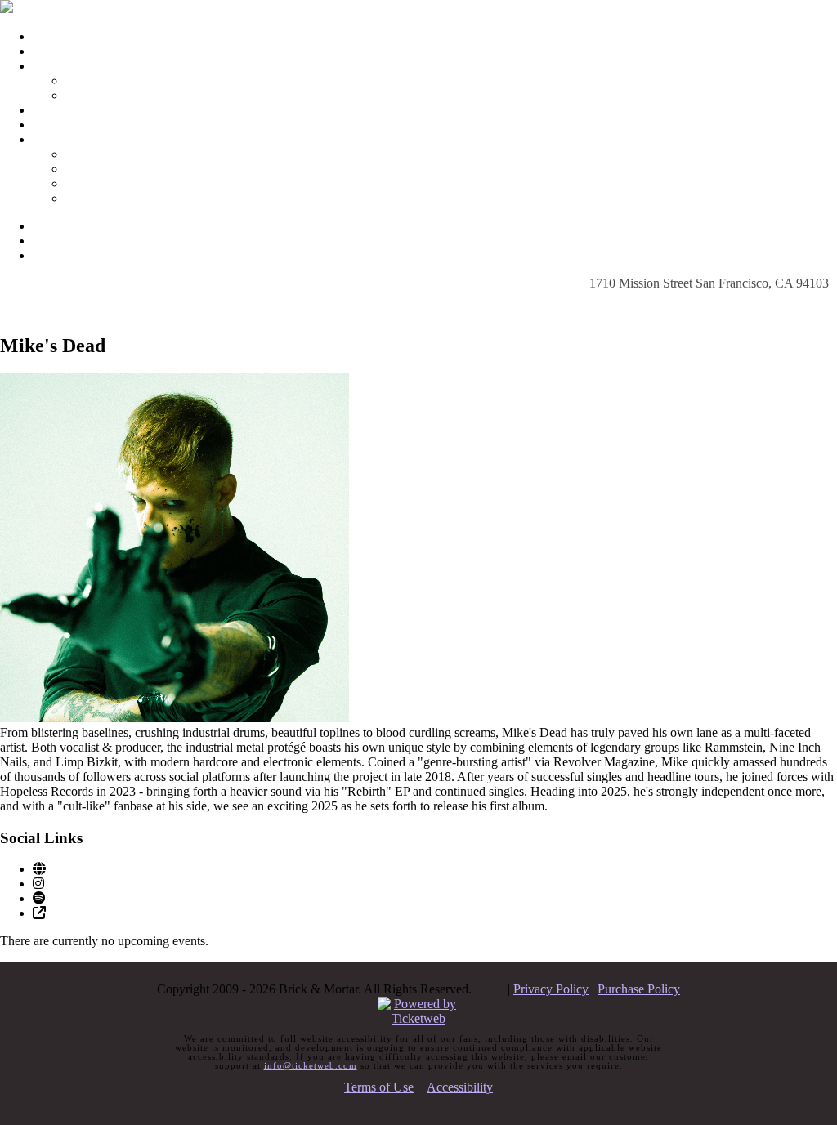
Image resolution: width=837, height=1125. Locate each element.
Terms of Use (379, 1087)
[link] (39, 869)
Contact (53, 139)
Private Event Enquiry (122, 183)
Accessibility (460, 1087)
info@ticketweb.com (310, 1065)
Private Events (70, 125)
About (49, 66)
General (85, 169)
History (84, 95)
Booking (87, 154)
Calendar (56, 51)
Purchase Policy (639, 989)
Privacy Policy (551, 989)
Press (78, 198)
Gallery (84, 80)
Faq (42, 110)
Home (49, 36)
